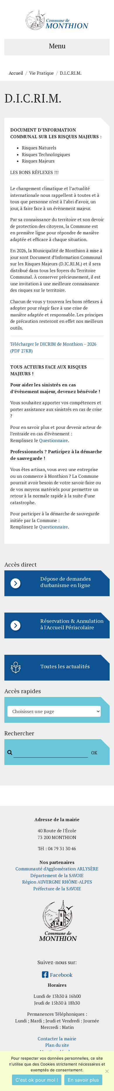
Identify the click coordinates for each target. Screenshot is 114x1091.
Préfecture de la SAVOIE (57, 888)
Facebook (60, 974)
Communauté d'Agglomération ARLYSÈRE (57, 869)
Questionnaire (53, 440)
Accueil (16, 73)
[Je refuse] (107, 1071)
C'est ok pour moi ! (36, 1080)
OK (94, 753)
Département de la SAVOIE (57, 875)
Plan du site (57, 1045)
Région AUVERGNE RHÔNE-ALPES (57, 882)
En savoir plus (83, 1080)
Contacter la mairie (57, 1038)
